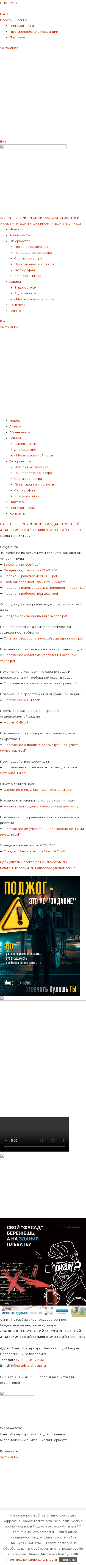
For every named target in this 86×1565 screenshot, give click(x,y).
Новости (16, 229)
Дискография (25, 449)
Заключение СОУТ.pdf (21, 564)
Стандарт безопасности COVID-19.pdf (34, 851)
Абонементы (19, 235)
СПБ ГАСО (8, 3)
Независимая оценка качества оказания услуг (42, 806)
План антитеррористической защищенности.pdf (43, 638)
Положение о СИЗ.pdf (22, 700)
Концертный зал (27, 276)
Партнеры (17, 37)
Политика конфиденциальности (32, 1559)
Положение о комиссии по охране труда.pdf (40, 683)
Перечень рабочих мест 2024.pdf (31, 593)
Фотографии (24, 270)
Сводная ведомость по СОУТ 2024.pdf (34, 582)
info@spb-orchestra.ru (28, 1365)
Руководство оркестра (33, 252)
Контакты (17, 305)
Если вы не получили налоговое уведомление (37, 868)
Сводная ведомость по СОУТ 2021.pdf (34, 570)
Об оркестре (20, 241)
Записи (15, 281)
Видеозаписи (25, 287)
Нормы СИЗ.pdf (16, 722)
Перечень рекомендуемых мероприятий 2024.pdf (44, 587)
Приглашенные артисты (34, 264)
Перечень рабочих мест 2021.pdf (30, 576)
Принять (68, 1559)
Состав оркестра (28, 258)
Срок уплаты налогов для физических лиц (34, 862)
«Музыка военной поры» (34, 299)
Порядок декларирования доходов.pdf (35, 616)
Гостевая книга (21, 25)
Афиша (15, 311)
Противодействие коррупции (33, 31)
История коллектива (31, 246)
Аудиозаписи (25, 293)
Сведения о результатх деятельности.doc (38, 789)
